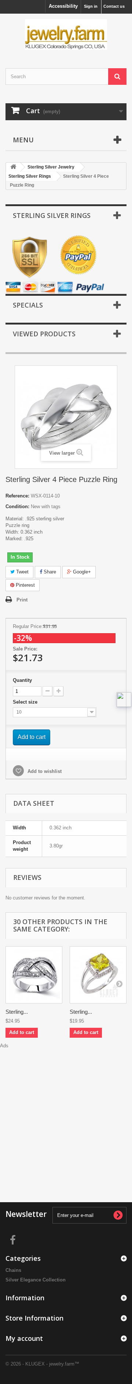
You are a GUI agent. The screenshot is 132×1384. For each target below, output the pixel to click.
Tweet (22, 572)
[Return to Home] (13, 167)
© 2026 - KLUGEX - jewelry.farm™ (42, 1364)
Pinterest (24, 585)
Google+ (81, 572)
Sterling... (17, 1012)
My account (24, 1338)
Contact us (114, 6)
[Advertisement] (66, 1115)
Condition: (17, 506)
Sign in (91, 6)
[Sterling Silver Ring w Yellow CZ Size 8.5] (98, 974)
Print (21, 600)
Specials (28, 305)
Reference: (17, 496)
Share (49, 572)
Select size (26, 702)
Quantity (22, 680)
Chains (13, 1270)
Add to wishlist (44, 771)
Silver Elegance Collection (36, 1280)
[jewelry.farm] (66, 34)
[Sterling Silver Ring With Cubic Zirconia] (34, 974)
